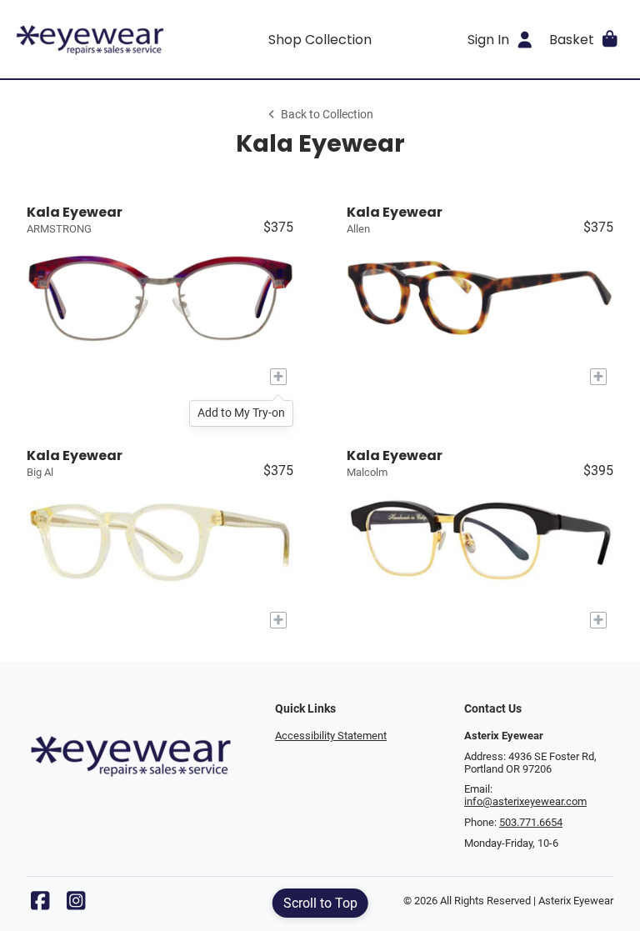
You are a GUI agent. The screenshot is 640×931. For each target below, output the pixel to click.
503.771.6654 (530, 822)
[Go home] (90, 39)
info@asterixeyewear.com (525, 801)
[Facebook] (40, 904)
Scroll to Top (320, 903)
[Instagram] (75, 904)
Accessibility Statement (331, 735)
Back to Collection (327, 115)
